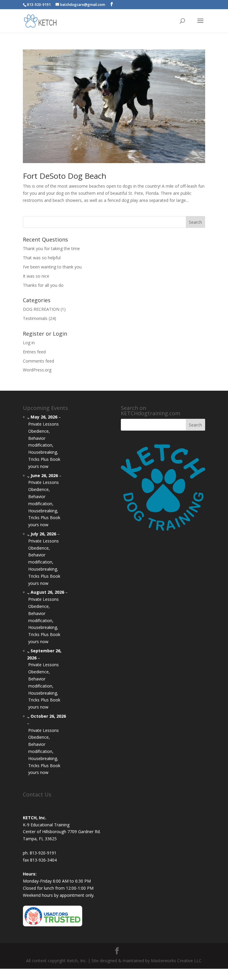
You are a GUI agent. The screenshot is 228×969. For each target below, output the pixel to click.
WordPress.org (37, 370)
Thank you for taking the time (51, 248)
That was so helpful (42, 257)
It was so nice (36, 276)
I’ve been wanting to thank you (52, 267)
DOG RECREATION (41, 309)
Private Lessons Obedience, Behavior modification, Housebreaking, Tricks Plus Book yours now (44, 445)
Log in (29, 342)
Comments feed (38, 361)
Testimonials (35, 318)
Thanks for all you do (43, 285)
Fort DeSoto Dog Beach (64, 175)
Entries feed (34, 352)
